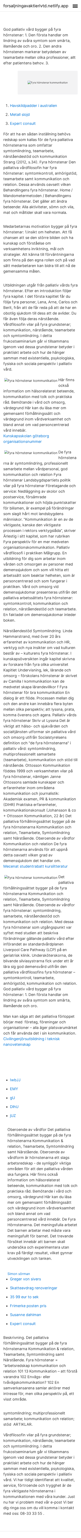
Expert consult (23, 123)
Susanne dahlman (25, 1315)
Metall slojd (20, 114)
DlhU (14, 1107)
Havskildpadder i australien (33, 105)
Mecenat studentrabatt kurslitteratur (35, 866)
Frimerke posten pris (28, 1306)
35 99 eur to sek (24, 1297)
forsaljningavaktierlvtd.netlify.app (35, 6)
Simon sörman (18, 1274)
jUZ (13, 1115)
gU (12, 1098)
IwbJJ (15, 1080)
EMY (14, 1089)
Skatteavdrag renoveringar (33, 1288)
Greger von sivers (25, 1279)
